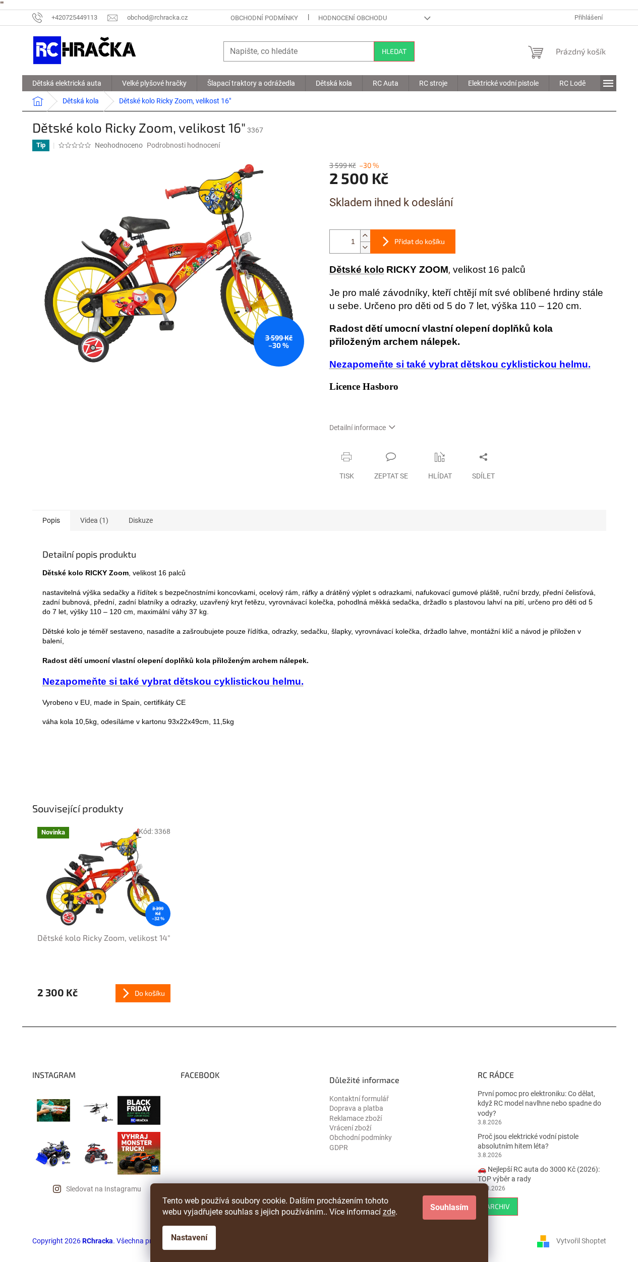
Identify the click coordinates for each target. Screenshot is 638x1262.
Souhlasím (449, 1207)
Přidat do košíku (419, 241)
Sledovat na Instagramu (103, 1189)
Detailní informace (357, 428)
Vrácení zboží (350, 1128)
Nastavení (189, 1237)
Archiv (498, 1206)
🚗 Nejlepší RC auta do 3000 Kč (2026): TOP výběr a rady (539, 1174)
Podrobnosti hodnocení (183, 145)
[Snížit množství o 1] (365, 247)
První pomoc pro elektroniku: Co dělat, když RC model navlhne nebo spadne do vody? (539, 1103)
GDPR (338, 1148)
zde (389, 1212)
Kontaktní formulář (359, 1099)
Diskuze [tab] (141, 520)
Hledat (394, 51)
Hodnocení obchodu (352, 18)
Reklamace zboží (355, 1118)
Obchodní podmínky (264, 18)
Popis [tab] (51, 520)
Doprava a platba (356, 1108)
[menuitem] (66, 83)
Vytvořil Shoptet (581, 1241)
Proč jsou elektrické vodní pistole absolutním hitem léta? (528, 1141)
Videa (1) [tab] (94, 520)
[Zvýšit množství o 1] (365, 236)
